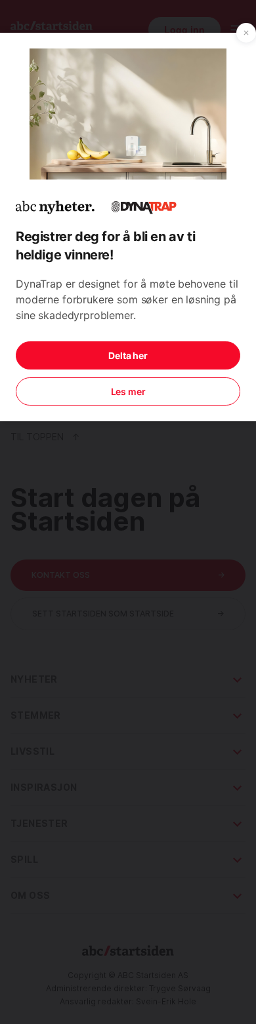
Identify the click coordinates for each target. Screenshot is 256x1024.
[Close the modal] (246, 33)
